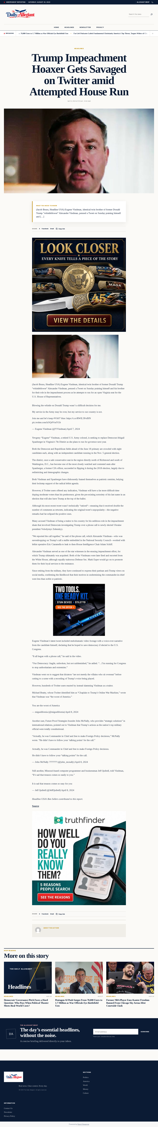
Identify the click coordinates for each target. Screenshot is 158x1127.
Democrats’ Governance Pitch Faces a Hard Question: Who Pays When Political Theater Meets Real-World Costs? (26, 1003)
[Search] (151, 14)
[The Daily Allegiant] (20, 14)
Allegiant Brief (143, 2)
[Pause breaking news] (152, 33)
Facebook (45, 229)
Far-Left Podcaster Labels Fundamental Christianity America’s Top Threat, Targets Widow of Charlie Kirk (91, 33)
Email (52, 229)
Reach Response (83, 1124)
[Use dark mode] (152, 2)
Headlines (79, 48)
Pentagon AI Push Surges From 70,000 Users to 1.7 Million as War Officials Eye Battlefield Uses (78, 1003)
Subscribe (145, 1032)
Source (35, 806)
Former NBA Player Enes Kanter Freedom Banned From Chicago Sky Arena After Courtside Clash (127, 1003)
